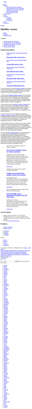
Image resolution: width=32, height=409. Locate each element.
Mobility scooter (7, 35)
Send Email (3, 258)
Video (5, 21)
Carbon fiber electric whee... (15, 64)
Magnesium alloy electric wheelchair (15, 8)
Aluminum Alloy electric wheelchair (15, 9)
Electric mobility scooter (12, 12)
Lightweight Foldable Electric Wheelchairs (11, 254)
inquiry (8, 166)
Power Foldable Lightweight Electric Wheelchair (12, 250)
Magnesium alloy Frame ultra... (16, 57)
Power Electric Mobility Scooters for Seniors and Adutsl (16, 151)
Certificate (9, 17)
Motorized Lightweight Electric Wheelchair (16, 253)
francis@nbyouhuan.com (13, 220)
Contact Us (6, 23)
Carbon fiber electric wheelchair (14, 7)
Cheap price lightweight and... (16, 85)
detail (11, 166)
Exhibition (9, 19)
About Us (6, 16)
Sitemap (25, 247)
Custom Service (7, 13)
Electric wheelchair (8, 227)
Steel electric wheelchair (12, 11)
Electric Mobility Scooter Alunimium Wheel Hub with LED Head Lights (17, 195)
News (5, 15)
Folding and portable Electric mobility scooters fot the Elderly (16, 174)
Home (5, 4)
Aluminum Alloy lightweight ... (16, 78)
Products (6, 5)
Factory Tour (10, 20)
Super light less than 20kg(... (15, 71)
